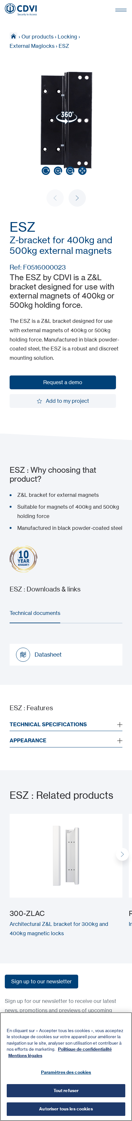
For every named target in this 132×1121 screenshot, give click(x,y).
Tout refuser (66, 1090)
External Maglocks (32, 46)
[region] (66, 1066)
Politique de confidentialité (85, 1049)
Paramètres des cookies (66, 1072)
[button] (77, 198)
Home (13, 36)
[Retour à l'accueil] (21, 9)
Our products (37, 36)
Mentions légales (25, 1055)
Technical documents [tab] (35, 613)
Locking (67, 36)
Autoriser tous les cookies (66, 1108)
